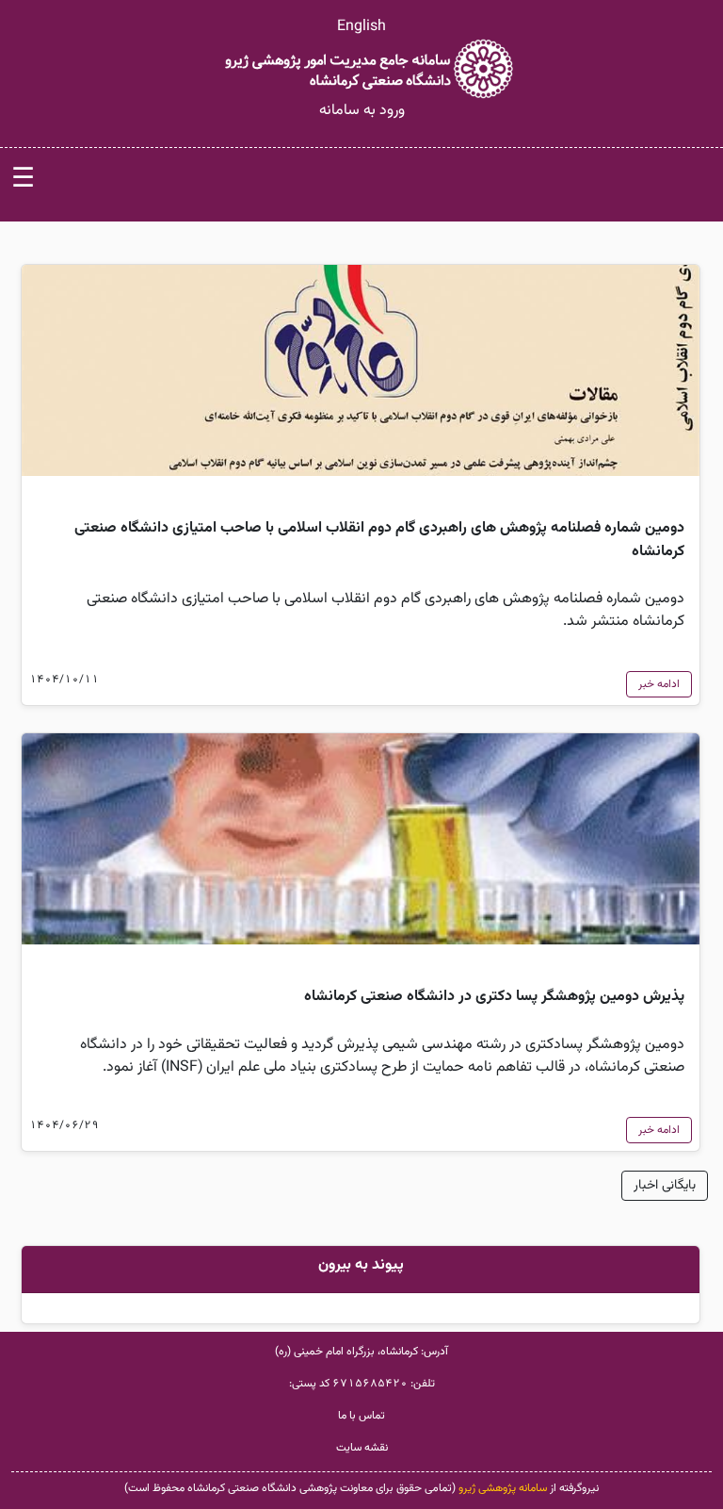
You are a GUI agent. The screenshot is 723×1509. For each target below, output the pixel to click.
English (361, 27)
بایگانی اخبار (665, 1185)
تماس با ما (361, 1415)
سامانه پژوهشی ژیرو (502, 1488)
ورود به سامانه (362, 111)
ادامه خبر (659, 684)
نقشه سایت (362, 1447)
